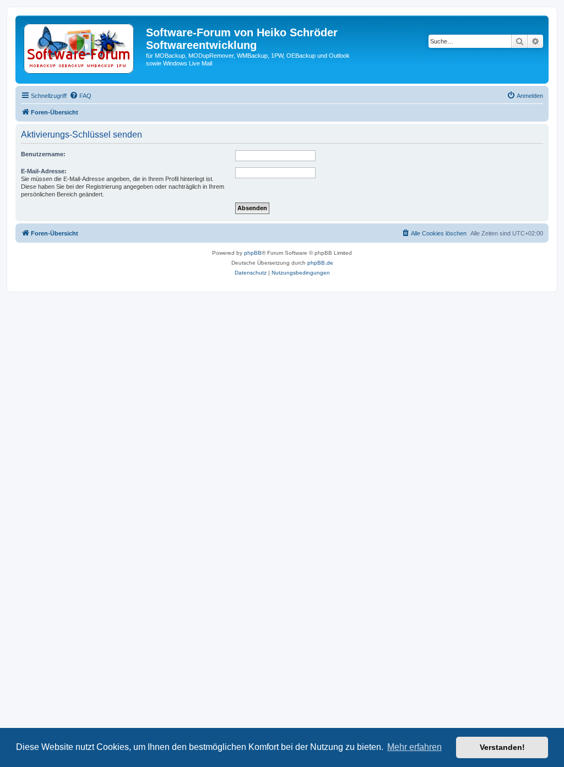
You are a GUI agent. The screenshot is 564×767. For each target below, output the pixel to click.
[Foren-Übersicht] (82, 49)
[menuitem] (80, 95)
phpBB (253, 253)
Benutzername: (43, 154)
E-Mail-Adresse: (44, 171)
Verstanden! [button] (502, 747)
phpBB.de (320, 263)
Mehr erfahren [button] (414, 747)
